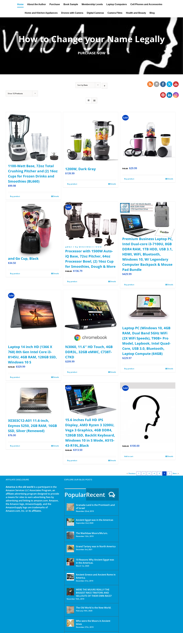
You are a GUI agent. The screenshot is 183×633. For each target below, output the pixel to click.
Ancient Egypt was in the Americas (94, 519)
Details (56, 196)
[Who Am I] (91, 45)
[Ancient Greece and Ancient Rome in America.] (70, 576)
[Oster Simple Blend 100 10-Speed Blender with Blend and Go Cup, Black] (33, 222)
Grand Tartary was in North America (96, 546)
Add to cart (128, 456)
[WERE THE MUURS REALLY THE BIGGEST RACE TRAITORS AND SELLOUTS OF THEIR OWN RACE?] (70, 591)
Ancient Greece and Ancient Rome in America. (96, 576)
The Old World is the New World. (93, 607)
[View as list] (94, 100)
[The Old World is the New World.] (70, 609)
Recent (95, 495)
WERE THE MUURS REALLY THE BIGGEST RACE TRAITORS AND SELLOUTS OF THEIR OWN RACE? (94, 592)
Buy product (15, 196)
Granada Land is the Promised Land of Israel (95, 506)
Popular (75, 495)
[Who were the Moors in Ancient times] (70, 623)
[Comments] (112, 494)
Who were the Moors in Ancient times (93, 622)
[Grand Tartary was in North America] (70, 548)
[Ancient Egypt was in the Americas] (70, 522)
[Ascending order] (104, 86)
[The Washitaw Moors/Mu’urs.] (70, 535)
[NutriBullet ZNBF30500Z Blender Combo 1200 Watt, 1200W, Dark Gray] (90, 132)
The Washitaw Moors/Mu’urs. (92, 533)
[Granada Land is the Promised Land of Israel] (70, 507)
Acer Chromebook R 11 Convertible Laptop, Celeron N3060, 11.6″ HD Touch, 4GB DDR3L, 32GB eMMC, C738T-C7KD (89, 346)
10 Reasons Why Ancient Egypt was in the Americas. (95, 561)
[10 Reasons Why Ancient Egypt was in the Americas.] (70, 561)
